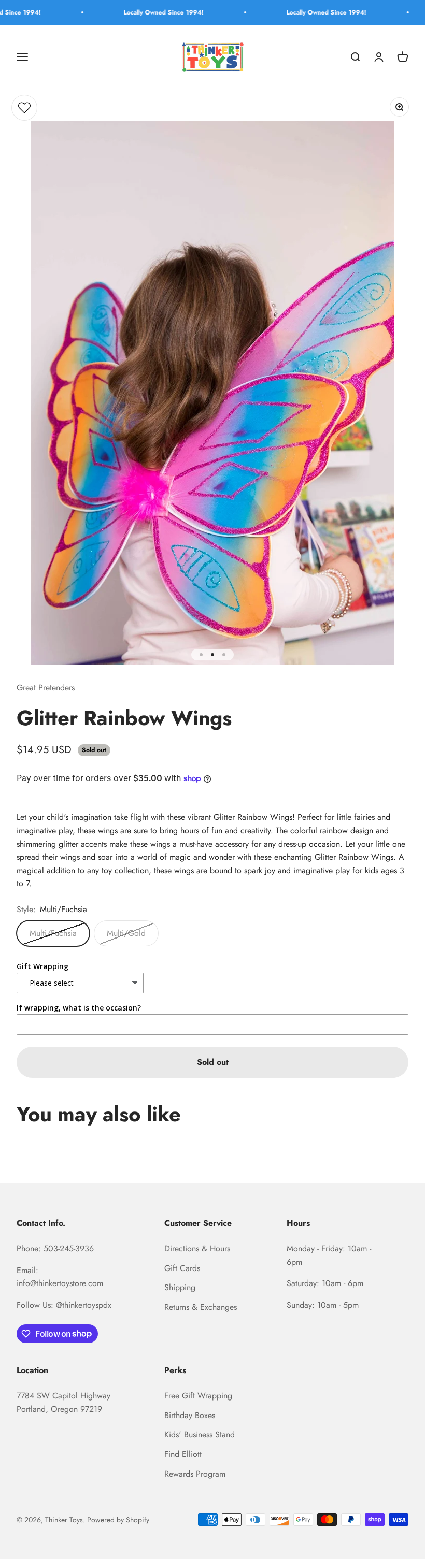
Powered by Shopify (118, 1519)
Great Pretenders (46, 688)
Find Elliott (183, 1454)
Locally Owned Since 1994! (143, 12)
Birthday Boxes (189, 1415)
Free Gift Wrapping (198, 1396)
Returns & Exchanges (200, 1307)
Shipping (179, 1287)
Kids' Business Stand (199, 1434)
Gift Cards (182, 1268)
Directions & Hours (197, 1248)
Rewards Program (194, 1474)
